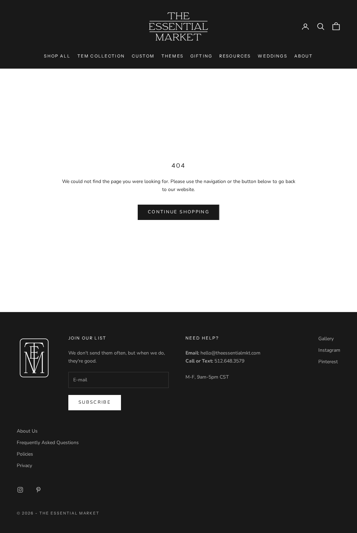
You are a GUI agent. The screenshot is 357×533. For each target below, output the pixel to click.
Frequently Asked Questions (48, 442)
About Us (27, 431)
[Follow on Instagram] (20, 489)
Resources (235, 56)
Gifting (201, 56)
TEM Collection (101, 56)
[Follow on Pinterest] (38, 489)
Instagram (329, 350)
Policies (25, 454)
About (303, 56)
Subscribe (94, 402)
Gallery (326, 338)
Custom (143, 56)
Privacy (24, 465)
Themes (172, 56)
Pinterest (328, 361)
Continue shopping (178, 212)
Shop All (57, 56)
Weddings (272, 56)
